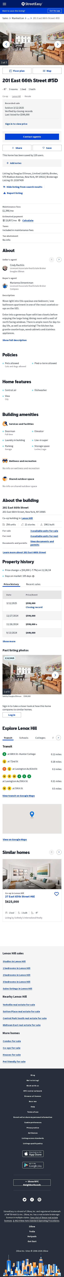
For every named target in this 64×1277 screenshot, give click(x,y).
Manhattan (18, 18)
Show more (9, 641)
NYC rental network (32, 1091)
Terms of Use (32, 1112)
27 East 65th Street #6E (20, 896)
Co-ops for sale (11, 1047)
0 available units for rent (44, 536)
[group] (32, 890)
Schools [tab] (23, 737)
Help (33, 1106)
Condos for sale (12, 1041)
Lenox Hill (16, 96)
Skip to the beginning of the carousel (32, 925)
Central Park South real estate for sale (25, 1018)
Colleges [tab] (40, 737)
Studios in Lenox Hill (14, 961)
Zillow (32, 1226)
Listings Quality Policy (33, 1143)
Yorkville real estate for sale (19, 1004)
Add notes (15, 163)
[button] (58, 737)
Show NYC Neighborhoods (32, 1183)
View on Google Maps (15, 839)
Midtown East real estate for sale (22, 1025)
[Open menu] (4, 4)
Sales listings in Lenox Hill (17, 988)
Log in (11, 714)
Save (49, 147)
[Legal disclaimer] (19, 220)
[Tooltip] (33, 576)
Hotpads (32, 1236)
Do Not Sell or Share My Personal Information (32, 1117)
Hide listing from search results (24, 186)
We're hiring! (33, 1080)
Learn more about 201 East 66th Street (24, 552)
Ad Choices (33, 1133)
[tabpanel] (32, 617)
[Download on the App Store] (33, 1153)
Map (49, 70)
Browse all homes (32, 1096)
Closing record (34, 607)
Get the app (55, 11)
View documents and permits (42, 543)
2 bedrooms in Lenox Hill (16, 974)
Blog (33, 1075)
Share (19, 147)
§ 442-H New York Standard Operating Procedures (36, 1220)
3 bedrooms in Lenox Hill (16, 981)
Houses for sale (12, 1054)
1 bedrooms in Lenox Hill (16, 968)
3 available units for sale (44, 530)
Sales (5, 18)
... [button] (28, 18)
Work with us (33, 1085)
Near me (33, 1101)
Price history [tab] (11, 584)
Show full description (14, 340)
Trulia (32, 1231)
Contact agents (32, 136)
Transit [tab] (8, 737)
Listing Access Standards (33, 1138)
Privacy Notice (33, 1127)
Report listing (15, 193)
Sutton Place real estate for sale (21, 1011)
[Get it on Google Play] (33, 1165)
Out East (32, 1241)
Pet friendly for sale (14, 1061)
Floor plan (19, 70)
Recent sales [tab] (33, 584)
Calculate (27, 220)
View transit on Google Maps (18, 795)
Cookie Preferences (32, 1122)
